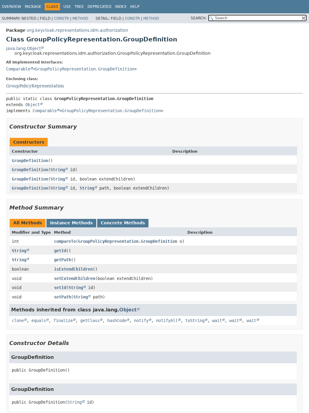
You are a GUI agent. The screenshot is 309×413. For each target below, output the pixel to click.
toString (195, 320)
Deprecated (99, 7)
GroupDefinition (30, 160)
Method (80, 18)
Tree (79, 7)
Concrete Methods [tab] (123, 222)
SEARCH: (198, 18)
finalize (63, 320)
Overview (11, 7)
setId (60, 287)
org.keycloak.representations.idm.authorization (77, 30)
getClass (90, 320)
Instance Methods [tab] (71, 222)
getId (60, 250)
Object (32, 104)
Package (33, 7)
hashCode (116, 320)
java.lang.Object (23, 48)
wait (217, 320)
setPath (62, 296)
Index (120, 7)
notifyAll (167, 320)
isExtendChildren (73, 269)
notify (141, 320)
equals (38, 320)
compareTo (65, 241)
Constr (61, 18)
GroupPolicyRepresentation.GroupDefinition (84, 69)
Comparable (18, 69)
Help (134, 7)
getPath (62, 259)
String (57, 169)
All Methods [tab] (27, 222)
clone (18, 320)
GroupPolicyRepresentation (35, 85)
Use (67, 7)
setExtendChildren (74, 278)
